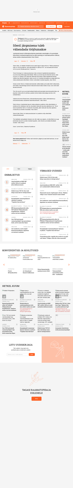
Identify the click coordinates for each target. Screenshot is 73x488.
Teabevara (43, 30)
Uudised (13, 217)
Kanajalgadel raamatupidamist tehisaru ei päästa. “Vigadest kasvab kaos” (20, 200)
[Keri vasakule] (4, 264)
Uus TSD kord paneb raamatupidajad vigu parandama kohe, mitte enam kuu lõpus (66, 121)
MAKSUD (15, 35)
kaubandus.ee (42, 22)
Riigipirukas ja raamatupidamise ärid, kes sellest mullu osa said (27, 305)
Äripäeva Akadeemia (28, 269)
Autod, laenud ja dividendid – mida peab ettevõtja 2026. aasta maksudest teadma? (66, 152)
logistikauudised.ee (60, 22)
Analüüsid (14, 179)
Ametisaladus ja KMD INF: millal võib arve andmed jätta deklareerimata (66, 104)
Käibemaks (25, 143)
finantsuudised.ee (25, 22)
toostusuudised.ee (50, 22)
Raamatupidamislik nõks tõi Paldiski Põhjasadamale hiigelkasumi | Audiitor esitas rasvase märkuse (51, 220)
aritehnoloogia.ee (34, 22)
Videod (37, 30)
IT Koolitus (11, 269)
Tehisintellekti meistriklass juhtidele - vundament (57, 272)
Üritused (24, 30)
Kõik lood (9, 30)
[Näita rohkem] (66, 23)
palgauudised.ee (16, 22)
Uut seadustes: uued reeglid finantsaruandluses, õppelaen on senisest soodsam (20, 230)
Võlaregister (50, 30)
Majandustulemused (17, 188)
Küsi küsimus (17, 30)
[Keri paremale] (69, 264)
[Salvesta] (32, 179)
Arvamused (14, 196)
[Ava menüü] (9, 23)
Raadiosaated (31, 30)
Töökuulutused (59, 324)
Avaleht (4, 30)
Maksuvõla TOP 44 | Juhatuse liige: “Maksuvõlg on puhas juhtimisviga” (63, 305)
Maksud (15, 143)
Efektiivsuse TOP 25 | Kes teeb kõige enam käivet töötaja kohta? (44, 329)
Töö (56, 30)
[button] (17, 354)
